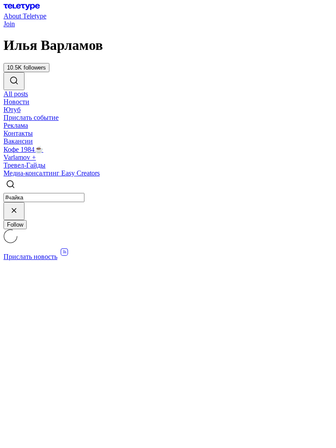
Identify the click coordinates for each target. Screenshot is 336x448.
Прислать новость (30, 256)
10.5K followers (26, 67)
